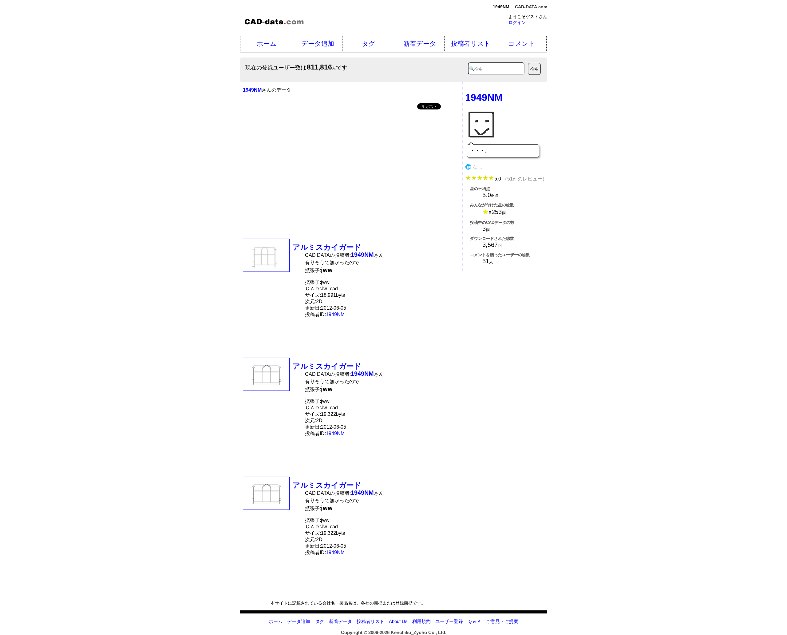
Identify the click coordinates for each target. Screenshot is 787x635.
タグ (368, 43)
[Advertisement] (344, 161)
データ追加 (317, 43)
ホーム (267, 43)
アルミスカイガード (327, 247)
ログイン (517, 22)
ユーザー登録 (449, 621)
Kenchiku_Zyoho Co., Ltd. (418, 632)
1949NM (335, 314)
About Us (398, 621)
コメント (521, 43)
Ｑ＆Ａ (474, 621)
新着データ (419, 43)
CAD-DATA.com (531, 6)
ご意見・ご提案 (502, 621)
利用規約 (421, 621)
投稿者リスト (471, 43)
